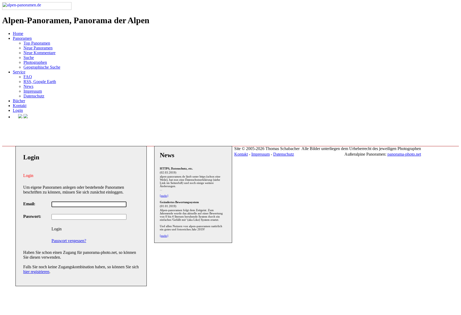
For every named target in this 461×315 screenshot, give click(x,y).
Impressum (32, 91)
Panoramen (22, 38)
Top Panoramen (36, 43)
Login (18, 110)
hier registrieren (36, 271)
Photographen (35, 62)
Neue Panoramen (38, 48)
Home (18, 33)
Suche (28, 57)
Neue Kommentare (39, 52)
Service (19, 72)
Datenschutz (33, 96)
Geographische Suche (41, 67)
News (28, 86)
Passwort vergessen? (68, 240)
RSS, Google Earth (39, 81)
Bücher (19, 101)
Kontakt (19, 105)
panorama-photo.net (404, 154)
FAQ (27, 76)
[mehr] (164, 195)
